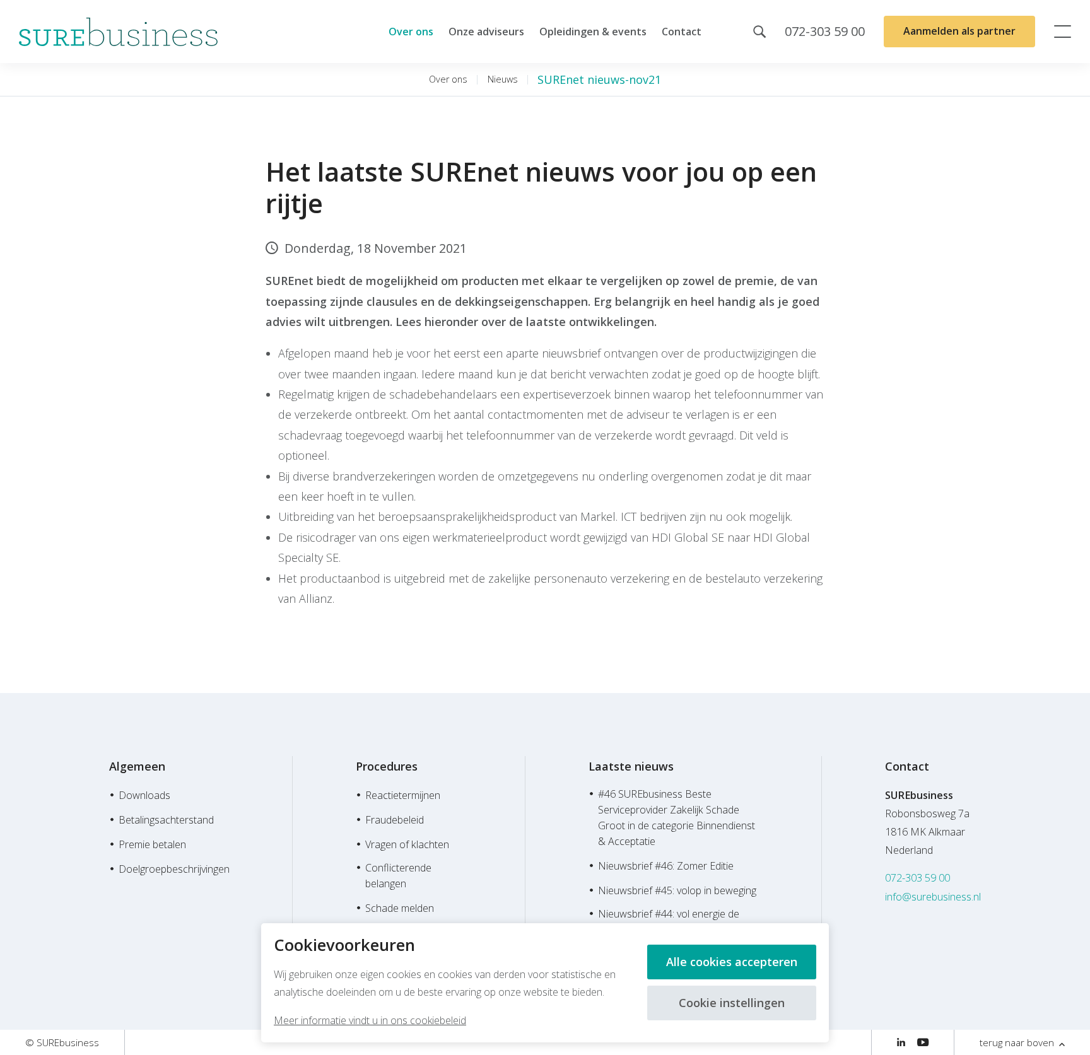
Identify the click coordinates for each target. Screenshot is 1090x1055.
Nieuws (503, 79)
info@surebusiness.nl (933, 897)
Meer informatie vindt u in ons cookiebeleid (370, 1020)
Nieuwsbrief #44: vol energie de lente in (668, 921)
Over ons (411, 31)
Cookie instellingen (732, 1002)
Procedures (387, 766)
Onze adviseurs (486, 31)
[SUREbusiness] (118, 32)
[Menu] (1062, 31)
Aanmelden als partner (959, 31)
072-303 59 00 (917, 878)
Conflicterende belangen (398, 875)
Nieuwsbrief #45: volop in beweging (677, 890)
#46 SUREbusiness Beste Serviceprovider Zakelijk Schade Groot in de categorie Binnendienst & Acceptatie (676, 817)
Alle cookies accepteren (731, 961)
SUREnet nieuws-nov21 (599, 79)
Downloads (144, 795)
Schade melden (399, 908)
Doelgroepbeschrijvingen (174, 869)
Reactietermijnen (402, 795)
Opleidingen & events (593, 31)
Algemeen (137, 766)
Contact (681, 31)
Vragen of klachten (407, 844)
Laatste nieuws (631, 766)
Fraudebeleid (394, 820)
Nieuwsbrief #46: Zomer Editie (666, 866)
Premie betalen (152, 844)
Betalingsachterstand (166, 820)
